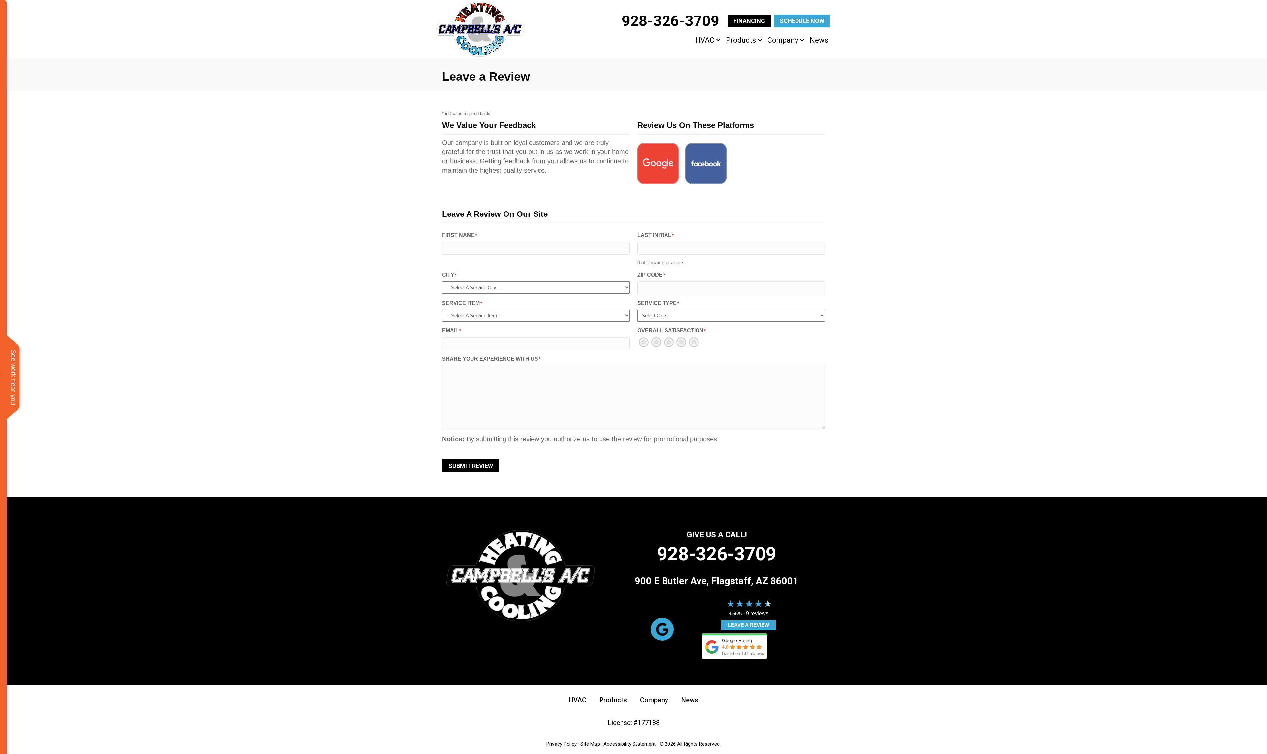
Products (741, 40)
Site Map (590, 744)
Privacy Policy (561, 744)
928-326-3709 (716, 554)
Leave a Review (748, 625)
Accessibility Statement (629, 744)
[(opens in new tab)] (662, 629)
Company (782, 40)
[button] (718, 40)
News (819, 40)
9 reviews (757, 613)
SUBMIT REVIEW (470, 465)
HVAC (704, 40)
